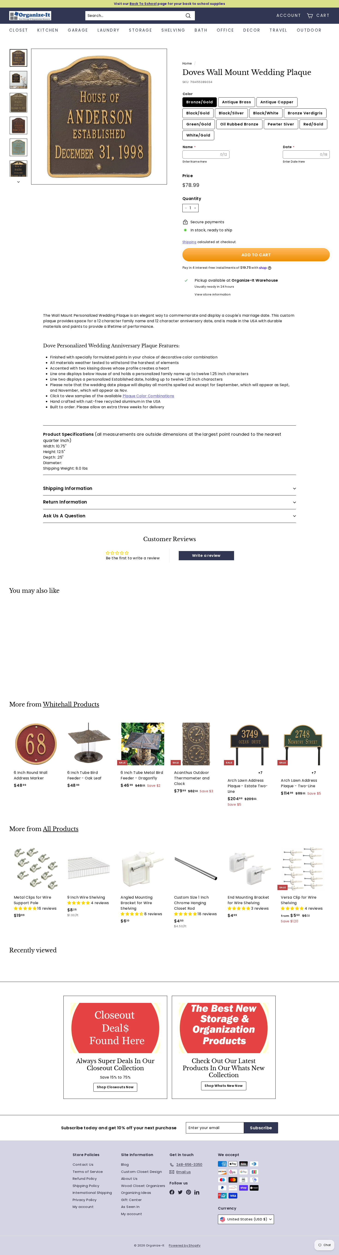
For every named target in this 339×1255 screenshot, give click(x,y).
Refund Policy (85, 1178)
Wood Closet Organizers (143, 1185)
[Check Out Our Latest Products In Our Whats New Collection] (223, 1028)
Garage (78, 30)
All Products (60, 829)
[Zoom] (99, 116)
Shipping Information (67, 488)
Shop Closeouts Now (115, 1087)
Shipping (189, 242)
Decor (251, 30)
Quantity (191, 198)
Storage (140, 30)
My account (83, 1206)
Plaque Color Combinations (148, 396)
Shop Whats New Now (224, 1085)
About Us (129, 1178)
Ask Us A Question (64, 516)
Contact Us (83, 1164)
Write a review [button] (206, 555)
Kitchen (48, 30)
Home (187, 63)
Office (225, 30)
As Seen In (130, 1206)
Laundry (109, 30)
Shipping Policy (86, 1185)
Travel (278, 30)
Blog (125, 1164)
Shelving (173, 30)
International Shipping (92, 1192)
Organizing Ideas (136, 1192)
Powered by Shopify (184, 1245)
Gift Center (131, 1199)
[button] (25, 908)
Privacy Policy (85, 1199)
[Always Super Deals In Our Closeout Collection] (115, 1028)
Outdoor (309, 30)
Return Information (65, 502)
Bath (201, 30)
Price (187, 176)
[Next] (18, 181)
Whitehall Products (71, 704)
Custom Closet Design (141, 1171)
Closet (18, 30)
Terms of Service (88, 1171)
